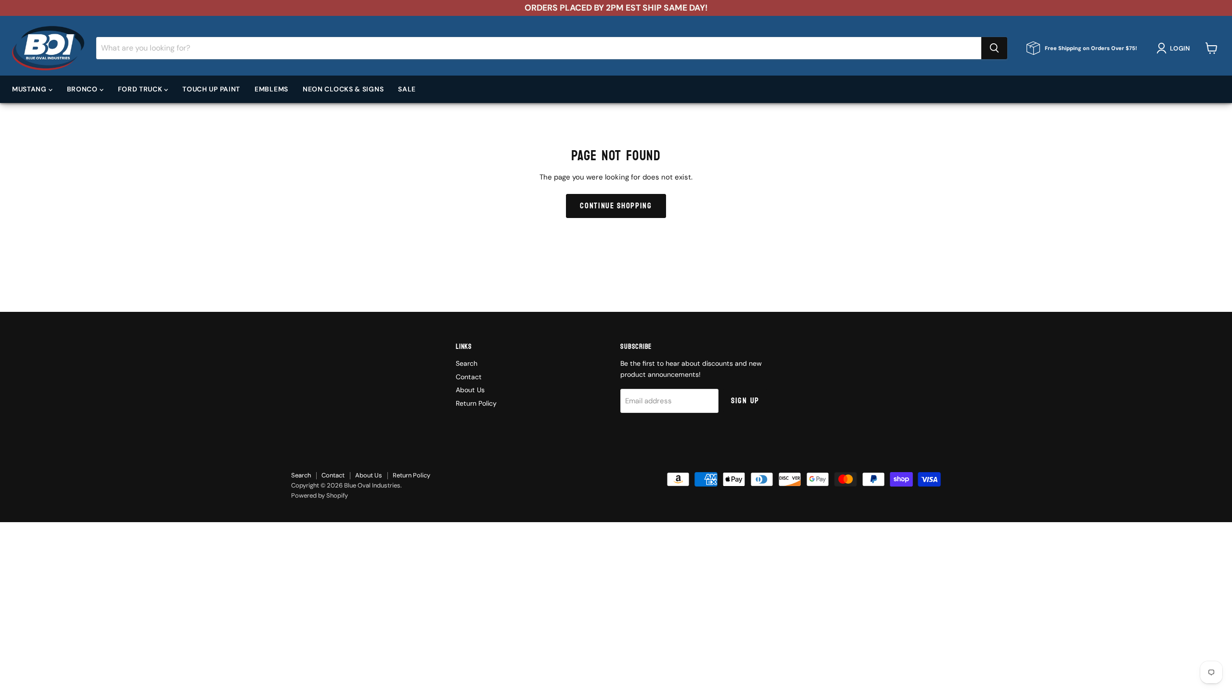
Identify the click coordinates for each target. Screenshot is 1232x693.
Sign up (745, 400)
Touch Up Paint (211, 89)
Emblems (271, 89)
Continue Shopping (616, 205)
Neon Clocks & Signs (343, 89)
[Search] (994, 48)
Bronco (83, 89)
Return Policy (476, 403)
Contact (469, 376)
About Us (470, 389)
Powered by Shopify (319, 495)
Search (466, 363)
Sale (407, 89)
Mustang (30, 89)
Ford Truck (141, 89)
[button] (1175, 48)
